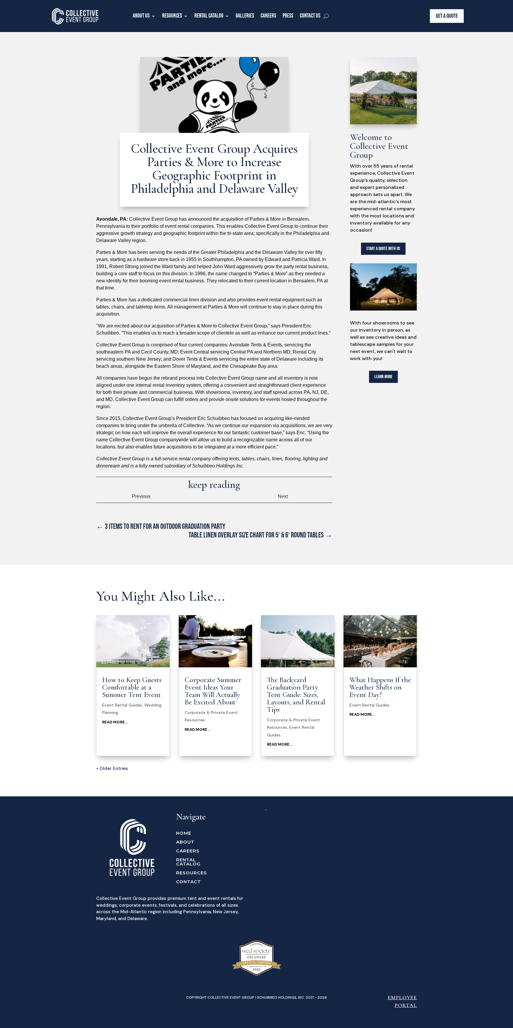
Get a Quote (447, 16)
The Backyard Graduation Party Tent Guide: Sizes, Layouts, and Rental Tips (296, 694)
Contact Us (310, 15)
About (185, 842)
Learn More (383, 377)
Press (288, 15)
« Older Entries (112, 768)
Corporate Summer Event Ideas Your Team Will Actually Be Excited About (213, 690)
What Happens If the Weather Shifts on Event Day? (380, 687)
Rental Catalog (208, 15)
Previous (141, 496)
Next (283, 496)
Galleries (245, 15)
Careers (268, 15)
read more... (114, 722)
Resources (172, 15)
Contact (188, 882)
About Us (141, 15)
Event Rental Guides (122, 705)
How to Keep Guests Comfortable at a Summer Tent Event (132, 687)
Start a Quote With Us (383, 249)
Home (183, 833)
